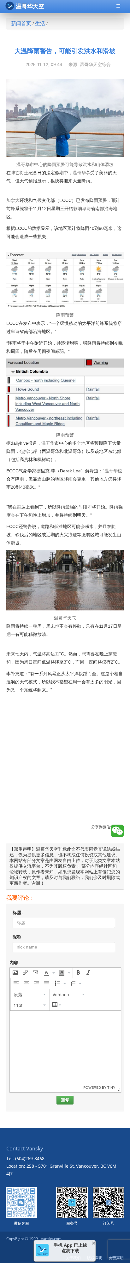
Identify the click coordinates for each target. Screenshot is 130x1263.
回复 (65, 1100)
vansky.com (51, 1238)
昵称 (17, 936)
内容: (14, 962)
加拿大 (13, 200)
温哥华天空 (30, 6)
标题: (18, 912)
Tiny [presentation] (111, 1087)
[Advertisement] (64, 776)
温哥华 (79, 172)
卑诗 (86, 208)
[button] (15, 973)
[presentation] (15, 973)
